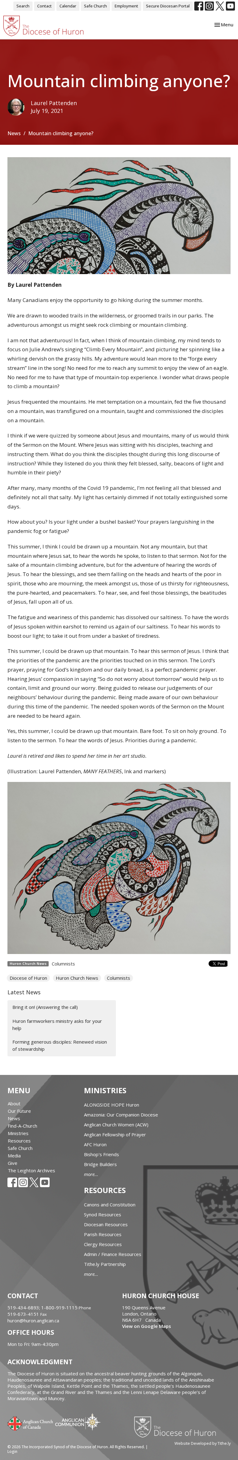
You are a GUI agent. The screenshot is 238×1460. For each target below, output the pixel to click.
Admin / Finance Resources (112, 1254)
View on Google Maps (146, 1326)
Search (22, 6)
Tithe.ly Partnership (105, 1264)
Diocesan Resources (106, 1224)
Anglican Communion (78, 1422)
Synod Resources (102, 1214)
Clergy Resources (103, 1244)
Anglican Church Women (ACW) (116, 1124)
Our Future (19, 1111)
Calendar (68, 6)
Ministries (18, 1133)
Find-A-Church (22, 1126)
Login (12, 1451)
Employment (126, 6)
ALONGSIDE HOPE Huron (111, 1105)
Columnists (63, 964)
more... (91, 1174)
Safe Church (95, 6)
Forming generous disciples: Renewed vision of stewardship (59, 1045)
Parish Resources (102, 1234)
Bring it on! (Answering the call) (45, 1007)
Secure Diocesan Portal (168, 6)
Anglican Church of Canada (30, 1423)
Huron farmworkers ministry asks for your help (57, 1024)
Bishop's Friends (101, 1154)
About (14, 1103)
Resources (19, 1141)
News (14, 133)
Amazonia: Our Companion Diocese (121, 1115)
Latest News (24, 992)
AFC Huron (95, 1144)
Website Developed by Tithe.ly (202, 1443)
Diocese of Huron (28, 978)
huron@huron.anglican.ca (33, 1320)
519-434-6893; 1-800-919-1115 (43, 1307)
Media (14, 1155)
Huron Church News (77, 978)
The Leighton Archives (31, 1170)
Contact (44, 6)
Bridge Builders (100, 1164)
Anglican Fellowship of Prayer (115, 1134)
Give (12, 1163)
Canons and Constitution (109, 1204)
